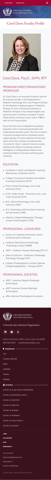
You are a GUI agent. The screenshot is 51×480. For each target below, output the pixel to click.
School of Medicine (11, 405)
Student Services (10, 359)
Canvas (6, 374)
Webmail (6, 379)
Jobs (5, 434)
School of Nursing (10, 410)
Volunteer (7, 438)
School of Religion (11, 426)
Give (4, 442)
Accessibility (8, 462)
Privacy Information (10, 466)
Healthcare (20, 3)
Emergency (7, 446)
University (8, 3)
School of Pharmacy (11, 415)
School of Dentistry (11, 400)
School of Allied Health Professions (18, 390)
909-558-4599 (9, 342)
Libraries (6, 369)
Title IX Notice (8, 453)
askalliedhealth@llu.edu (29, 342)
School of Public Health (13, 421)
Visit (4, 354)
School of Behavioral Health (15, 395)
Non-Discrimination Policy (12, 457)
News (5, 364)
